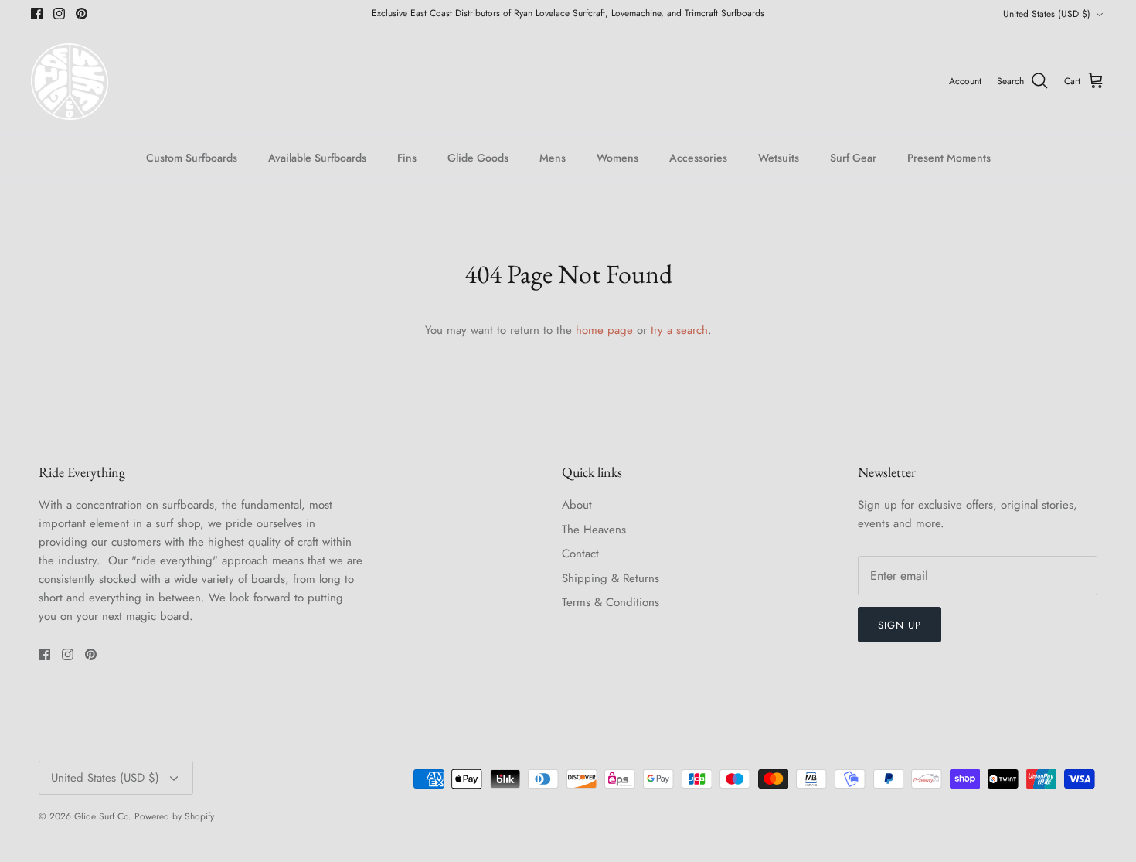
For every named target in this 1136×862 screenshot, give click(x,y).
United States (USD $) (1046, 14)
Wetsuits (778, 157)
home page (604, 330)
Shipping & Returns (610, 578)
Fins (407, 157)
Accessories (698, 157)
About (577, 504)
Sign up (899, 625)
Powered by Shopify (174, 816)
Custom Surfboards (191, 157)
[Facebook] (37, 13)
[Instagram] (59, 13)
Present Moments (949, 157)
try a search (679, 330)
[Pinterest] (81, 13)
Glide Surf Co (101, 816)
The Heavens (594, 529)
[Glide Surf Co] (69, 81)
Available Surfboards (317, 157)
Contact (580, 553)
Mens (552, 157)
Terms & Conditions (610, 602)
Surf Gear (853, 157)
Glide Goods (477, 157)
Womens (617, 157)
